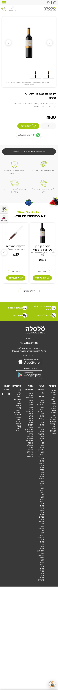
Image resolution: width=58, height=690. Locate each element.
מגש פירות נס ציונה (41, 521)
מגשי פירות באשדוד (41, 461)
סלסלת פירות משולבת (29, 454)
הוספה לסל (26, 126)
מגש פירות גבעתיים (41, 535)
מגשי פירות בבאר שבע (42, 570)
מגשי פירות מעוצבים (29, 409)
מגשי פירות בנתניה (41, 476)
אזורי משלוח (53, 411)
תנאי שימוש (53, 416)
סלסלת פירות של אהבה (29, 441)
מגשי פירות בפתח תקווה (42, 468)
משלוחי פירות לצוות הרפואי (18, 427)
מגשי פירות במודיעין (41, 447)
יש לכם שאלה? (26, 135)
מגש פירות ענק (29, 428)
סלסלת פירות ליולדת (30, 447)
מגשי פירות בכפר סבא (42, 439)
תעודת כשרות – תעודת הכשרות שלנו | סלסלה (52, 402)
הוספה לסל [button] (40, 278)
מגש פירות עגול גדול (29, 395)
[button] (8, 43)
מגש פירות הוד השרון (40, 555)
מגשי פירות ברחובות (41, 431)
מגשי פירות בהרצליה (40, 425)
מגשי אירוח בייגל (30, 416)
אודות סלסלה (53, 391)
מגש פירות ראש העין (40, 548)
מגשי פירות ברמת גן (41, 409)
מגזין (54, 395)
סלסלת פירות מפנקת (30, 434)
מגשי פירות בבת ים (41, 483)
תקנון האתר (53, 427)
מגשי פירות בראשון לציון (41, 417)
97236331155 (29, 343)
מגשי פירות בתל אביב (40, 402)
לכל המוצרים (29, 291)
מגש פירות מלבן (31, 402)
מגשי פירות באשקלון (41, 578)
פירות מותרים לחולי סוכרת (18, 406)
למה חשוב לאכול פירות (19, 393)
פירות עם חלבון (17, 400)
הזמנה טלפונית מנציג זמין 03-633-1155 (29, 151)
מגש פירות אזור (42, 542)
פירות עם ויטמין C (17, 414)
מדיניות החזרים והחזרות (53, 422)
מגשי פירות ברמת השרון (42, 507)
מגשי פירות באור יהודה (42, 491)
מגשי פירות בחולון (42, 499)
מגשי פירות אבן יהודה (40, 528)
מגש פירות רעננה (42, 562)
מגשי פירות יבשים (30, 422)
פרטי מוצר (42, 271)
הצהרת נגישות (53, 432)
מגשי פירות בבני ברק (40, 454)
